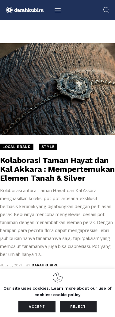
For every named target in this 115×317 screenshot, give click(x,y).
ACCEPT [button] (37, 307)
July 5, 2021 (11, 265)
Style (48, 147)
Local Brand (16, 147)
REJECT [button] (78, 307)
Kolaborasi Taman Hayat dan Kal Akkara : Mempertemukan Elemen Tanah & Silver (57, 169)
